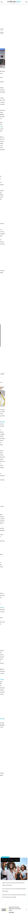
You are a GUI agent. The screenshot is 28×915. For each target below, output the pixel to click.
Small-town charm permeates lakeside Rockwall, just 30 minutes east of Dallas (14, 896)
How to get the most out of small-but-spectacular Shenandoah (14, 890)
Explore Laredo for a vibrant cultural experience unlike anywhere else (13, 884)
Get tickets (11, 912)
